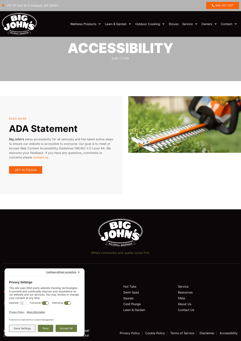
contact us (40, 157)
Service (187, 24)
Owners (206, 24)
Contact (226, 24)
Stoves (173, 24)
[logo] (23, 24)
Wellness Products (83, 24)
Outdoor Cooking (147, 24)
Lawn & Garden (116, 24)
